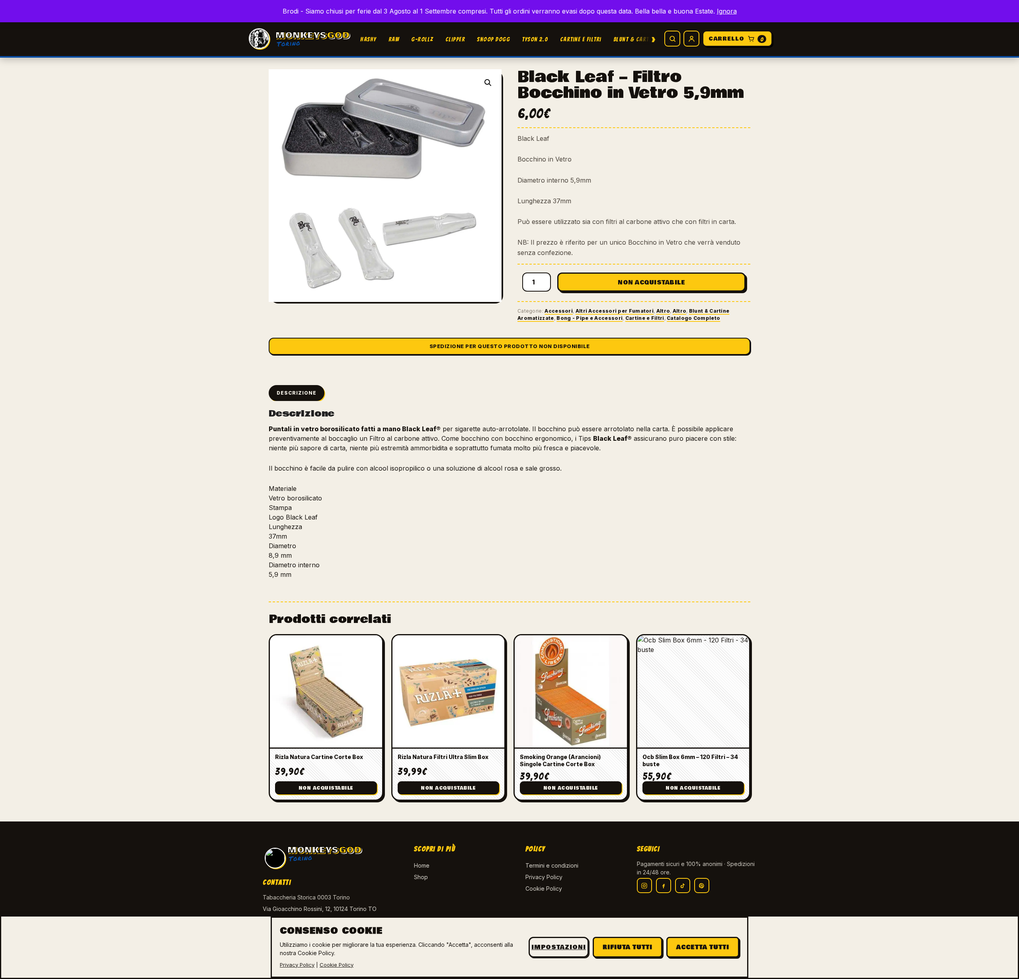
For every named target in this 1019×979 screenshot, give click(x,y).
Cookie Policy (543, 888)
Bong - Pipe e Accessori (589, 318)
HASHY (368, 39)
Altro (663, 311)
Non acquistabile (651, 282)
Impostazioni (558, 947)
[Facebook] (663, 885)
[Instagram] (644, 885)
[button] (488, 83)
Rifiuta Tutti (627, 947)
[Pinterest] (701, 885)
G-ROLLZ (422, 39)
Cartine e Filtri (580, 39)
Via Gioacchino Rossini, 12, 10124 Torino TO (320, 908)
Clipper (455, 39)
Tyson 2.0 (535, 39)
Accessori (559, 311)
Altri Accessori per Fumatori (615, 311)
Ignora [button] (727, 11)
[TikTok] (682, 885)
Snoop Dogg (493, 39)
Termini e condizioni (551, 865)
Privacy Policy (543, 877)
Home (421, 865)
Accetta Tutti (702, 947)
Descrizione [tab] (296, 393)
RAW (394, 39)
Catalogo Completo (693, 318)
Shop (421, 877)
